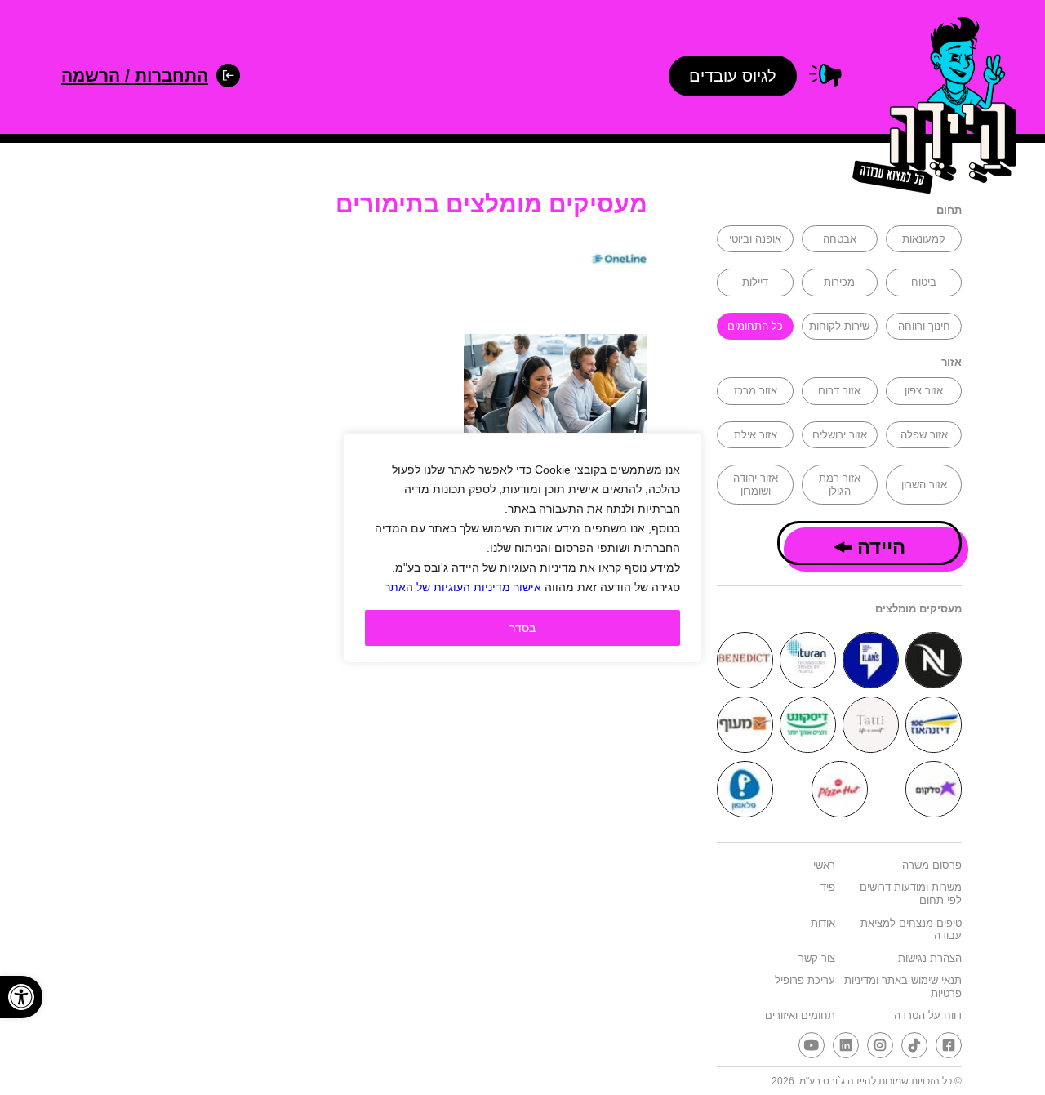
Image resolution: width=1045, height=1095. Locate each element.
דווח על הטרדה (928, 1015)
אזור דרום (839, 391)
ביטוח (923, 282)
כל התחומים (755, 326)
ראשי (824, 865)
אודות (823, 923)
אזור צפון (924, 391)
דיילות (755, 282)
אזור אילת (755, 435)
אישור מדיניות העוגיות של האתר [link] (463, 587)
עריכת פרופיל (805, 980)
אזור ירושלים (839, 435)
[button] (21, 997)
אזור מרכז (755, 391)
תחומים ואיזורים (800, 1015)
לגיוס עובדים (732, 76)
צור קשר (816, 958)
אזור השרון (924, 485)
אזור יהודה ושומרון (755, 484)
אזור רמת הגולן (839, 484)
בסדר (522, 627)
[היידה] (929, 108)
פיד (827, 887)
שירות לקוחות (839, 326)
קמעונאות (923, 239)
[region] (522, 548)
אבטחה (839, 239)
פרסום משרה (932, 865)
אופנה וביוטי (755, 239)
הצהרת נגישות (930, 958)
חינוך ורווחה (924, 326)
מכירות (839, 282)
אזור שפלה (924, 435)
